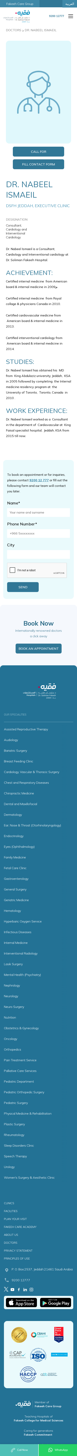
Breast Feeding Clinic (18, 761)
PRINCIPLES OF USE (17, 1258)
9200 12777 (21, 1280)
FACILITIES (11, 1211)
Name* (13, 502)
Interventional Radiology (21, 953)
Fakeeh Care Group (19, 4)
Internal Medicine (16, 943)
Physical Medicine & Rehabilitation (28, 1113)
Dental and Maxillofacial (20, 804)
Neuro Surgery (14, 1007)
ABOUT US (11, 1235)
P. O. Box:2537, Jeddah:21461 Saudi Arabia (42, 1269)
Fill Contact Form (38, 164)
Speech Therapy (15, 1156)
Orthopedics (12, 1049)
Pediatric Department (19, 1081)
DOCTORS (10, 1242)
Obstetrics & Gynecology (21, 1028)
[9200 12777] (56, 19)
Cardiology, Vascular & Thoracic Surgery (31, 772)
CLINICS (9, 1203)
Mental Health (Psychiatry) (22, 975)
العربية (69, 4)
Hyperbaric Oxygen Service (23, 921)
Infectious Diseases (17, 932)
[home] (17, 16)
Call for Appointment (38, 153)
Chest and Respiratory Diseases (26, 783)
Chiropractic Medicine (19, 793)
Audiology (11, 740)
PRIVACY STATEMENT (18, 1250)
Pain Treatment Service (20, 1060)
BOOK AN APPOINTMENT (39, 649)
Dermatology (13, 815)
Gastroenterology (16, 879)
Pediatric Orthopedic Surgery (24, 1092)
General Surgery (15, 889)
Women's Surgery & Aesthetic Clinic (29, 1177)
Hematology (12, 911)
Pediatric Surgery (16, 1103)
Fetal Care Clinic (15, 868)
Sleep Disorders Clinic (19, 1145)
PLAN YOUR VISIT (15, 1219)
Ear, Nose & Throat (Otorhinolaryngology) (32, 825)
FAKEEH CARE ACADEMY (20, 1227)
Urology (9, 1167)
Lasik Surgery (13, 964)
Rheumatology (14, 1135)
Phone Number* (22, 523)
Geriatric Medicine (16, 900)
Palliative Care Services (20, 1071)
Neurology (11, 996)
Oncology (10, 1039)
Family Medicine (15, 857)
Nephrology (12, 985)
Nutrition (10, 1017)
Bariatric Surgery (15, 751)
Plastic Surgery (14, 1124)
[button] (70, 16)
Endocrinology (13, 836)
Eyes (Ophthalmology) (19, 847)
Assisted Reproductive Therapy (26, 729)
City (11, 544)
